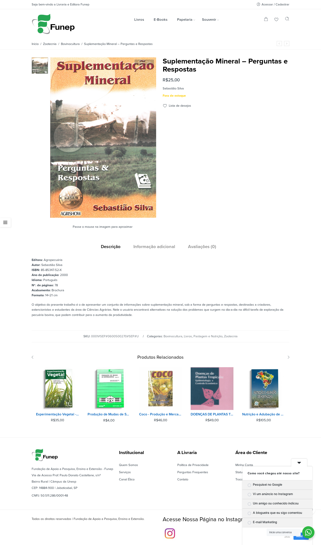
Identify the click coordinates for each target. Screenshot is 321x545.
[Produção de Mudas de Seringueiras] (109, 388)
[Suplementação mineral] (40, 65)
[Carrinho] (266, 20)
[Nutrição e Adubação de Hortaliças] (263, 388)
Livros (188, 336)
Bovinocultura (70, 44)
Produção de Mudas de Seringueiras (109, 414)
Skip (287, 536)
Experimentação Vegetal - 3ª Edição (57, 414)
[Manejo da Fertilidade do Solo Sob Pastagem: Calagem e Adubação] (286, 43)
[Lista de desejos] (276, 20)
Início (35, 44)
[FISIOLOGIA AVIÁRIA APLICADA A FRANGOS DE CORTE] (279, 43)
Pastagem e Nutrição (208, 336)
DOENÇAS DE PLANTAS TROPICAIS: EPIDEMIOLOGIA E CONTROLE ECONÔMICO (212, 414)
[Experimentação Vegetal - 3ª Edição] (57, 388)
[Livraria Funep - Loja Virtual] (53, 24)
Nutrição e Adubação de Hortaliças (263, 414)
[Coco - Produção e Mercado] (160, 388)
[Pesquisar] (287, 20)
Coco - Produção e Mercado (160, 414)
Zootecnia (50, 44)
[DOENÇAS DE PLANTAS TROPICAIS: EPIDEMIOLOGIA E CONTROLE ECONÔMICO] (212, 388)
